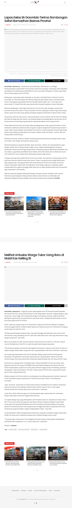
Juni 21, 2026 (9, 458)
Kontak (30, 490)
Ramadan (34, 429)
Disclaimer (57, 490)
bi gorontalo (13, 429)
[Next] (37, 221)
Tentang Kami (15, 490)
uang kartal (43, 429)
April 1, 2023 (16, 25)
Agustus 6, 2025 (54, 458)
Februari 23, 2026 (32, 458)
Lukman (8, 25)
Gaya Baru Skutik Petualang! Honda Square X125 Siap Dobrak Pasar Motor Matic (14, 213)
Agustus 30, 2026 (10, 208)
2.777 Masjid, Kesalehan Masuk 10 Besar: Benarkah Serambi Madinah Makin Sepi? (35, 204)
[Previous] (34, 221)
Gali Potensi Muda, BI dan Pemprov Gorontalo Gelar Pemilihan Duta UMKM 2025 (13, 463)
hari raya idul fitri (24, 429)
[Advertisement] (36, 10)
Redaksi (23, 490)
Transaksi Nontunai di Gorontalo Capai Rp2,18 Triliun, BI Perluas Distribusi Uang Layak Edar (57, 454)
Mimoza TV (24, 499)
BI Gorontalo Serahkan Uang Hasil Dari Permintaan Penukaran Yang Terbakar (58, 463)
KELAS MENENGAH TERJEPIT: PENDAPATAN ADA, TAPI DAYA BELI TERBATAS (14, 204)
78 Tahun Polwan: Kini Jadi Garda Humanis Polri (57, 205)
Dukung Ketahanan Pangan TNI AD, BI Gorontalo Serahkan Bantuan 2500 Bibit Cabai (36, 463)
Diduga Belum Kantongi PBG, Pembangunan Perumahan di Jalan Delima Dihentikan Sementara (36, 214)
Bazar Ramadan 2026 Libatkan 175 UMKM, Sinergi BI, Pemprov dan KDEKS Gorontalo (35, 454)
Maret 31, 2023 (17, 262)
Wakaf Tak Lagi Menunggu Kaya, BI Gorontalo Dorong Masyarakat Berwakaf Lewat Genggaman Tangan (14, 454)
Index (50, 490)
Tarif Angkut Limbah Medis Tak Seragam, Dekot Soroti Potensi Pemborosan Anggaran (58, 213)
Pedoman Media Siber (40, 490)
